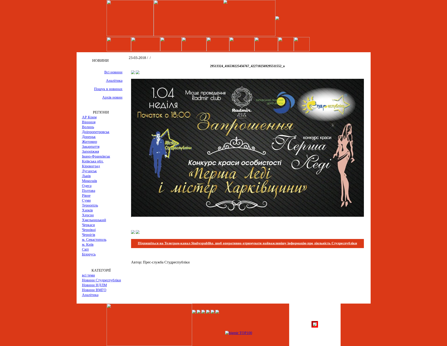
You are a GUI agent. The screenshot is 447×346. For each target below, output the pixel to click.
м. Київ (88, 244)
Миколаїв (89, 181)
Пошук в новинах (108, 89)
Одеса (86, 186)
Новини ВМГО (94, 290)
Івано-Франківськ (96, 156)
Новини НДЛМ (94, 285)
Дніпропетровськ (95, 132)
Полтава (88, 191)
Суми (86, 200)
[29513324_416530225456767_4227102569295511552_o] (247, 216)
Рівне (86, 195)
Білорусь (89, 254)
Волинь (88, 127)
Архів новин (112, 97)
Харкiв (87, 210)
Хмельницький (94, 220)
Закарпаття (90, 147)
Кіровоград (91, 166)
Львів (86, 176)
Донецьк (89, 137)
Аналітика (114, 81)
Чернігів (88, 235)
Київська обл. (93, 161)
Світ (85, 249)
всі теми (88, 275)
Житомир (89, 142)
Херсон (88, 215)
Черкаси (88, 225)
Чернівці (89, 230)
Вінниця (88, 122)
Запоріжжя (90, 151)
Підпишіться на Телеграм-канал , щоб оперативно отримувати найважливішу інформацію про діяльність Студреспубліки (247, 243)
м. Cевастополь (94, 240)
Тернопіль (90, 205)
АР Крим (89, 117)
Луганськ (89, 171)
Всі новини (113, 72)
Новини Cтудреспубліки (101, 280)
